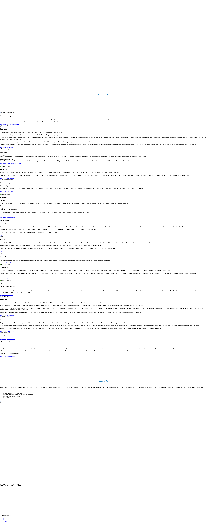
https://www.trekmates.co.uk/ (7, 315)
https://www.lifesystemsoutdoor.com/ (9, 278)
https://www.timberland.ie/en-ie (8, 217)
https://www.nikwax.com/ (6, 251)
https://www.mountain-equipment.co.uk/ (10, 124)
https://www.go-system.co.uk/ (7, 339)
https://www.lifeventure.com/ (7, 356)
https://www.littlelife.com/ (6, 235)
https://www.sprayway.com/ (7, 178)
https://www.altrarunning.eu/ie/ (8, 191)
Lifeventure (62, 226)
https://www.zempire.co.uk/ (7, 331)
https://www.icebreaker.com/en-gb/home (10, 163)
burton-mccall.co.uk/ (5, 263)
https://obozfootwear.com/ (6, 295)
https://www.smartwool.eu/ (7, 147)
